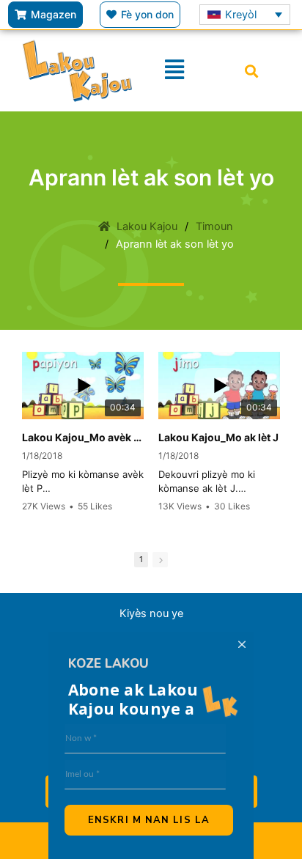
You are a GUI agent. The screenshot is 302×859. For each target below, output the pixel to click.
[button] (251, 71)
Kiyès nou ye (151, 613)
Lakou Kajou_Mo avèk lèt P (83, 437)
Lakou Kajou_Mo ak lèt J (218, 437)
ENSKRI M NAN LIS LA (149, 820)
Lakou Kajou (147, 226)
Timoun (214, 226)
